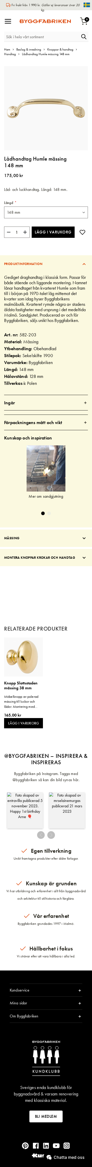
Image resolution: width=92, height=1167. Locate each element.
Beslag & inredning (28, 49)
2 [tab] (49, 513)
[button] (25, 810)
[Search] (83, 36)
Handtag (10, 54)
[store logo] (45, 21)
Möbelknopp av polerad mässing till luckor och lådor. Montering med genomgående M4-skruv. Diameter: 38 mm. (22, 701)
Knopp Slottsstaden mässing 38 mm (21, 685)
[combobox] (41, 37)
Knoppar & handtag (60, 49)
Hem (7, 49)
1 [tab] (43, 513)
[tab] (46, 263)
